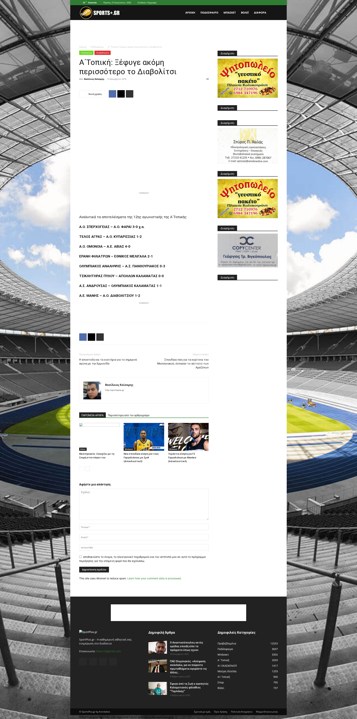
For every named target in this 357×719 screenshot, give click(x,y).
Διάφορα (260, 12)
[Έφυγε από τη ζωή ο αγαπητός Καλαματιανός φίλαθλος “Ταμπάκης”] (157, 688)
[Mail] (263, 2)
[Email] (121, 94)
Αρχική (190, 12)
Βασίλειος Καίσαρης (94, 79)
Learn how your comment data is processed (154, 578)
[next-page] (87, 468)
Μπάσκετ (229, 12)
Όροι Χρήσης (220, 711)
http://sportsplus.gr (114, 390)
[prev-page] (81, 468)
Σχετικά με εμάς (202, 711)
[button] (273, 13)
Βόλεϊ (245, 12)
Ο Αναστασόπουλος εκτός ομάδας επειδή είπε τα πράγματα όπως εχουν (186, 646)
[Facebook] (256, 2)
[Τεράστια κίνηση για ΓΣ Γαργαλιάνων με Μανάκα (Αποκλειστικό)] (188, 437)
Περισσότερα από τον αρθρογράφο (128, 415)
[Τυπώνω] (129, 94)
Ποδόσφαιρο (209, 12)
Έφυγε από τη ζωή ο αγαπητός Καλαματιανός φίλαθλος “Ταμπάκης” (189, 687)
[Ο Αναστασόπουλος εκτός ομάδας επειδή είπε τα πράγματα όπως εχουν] (157, 647)
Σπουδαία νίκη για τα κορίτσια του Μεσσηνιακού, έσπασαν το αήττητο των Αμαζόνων (183, 363)
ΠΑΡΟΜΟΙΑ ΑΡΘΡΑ (92, 415)
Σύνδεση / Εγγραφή (147, 2)
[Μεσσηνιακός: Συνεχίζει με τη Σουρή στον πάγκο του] (99, 437)
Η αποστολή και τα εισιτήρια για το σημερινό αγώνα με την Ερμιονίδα (108, 361)
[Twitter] (269, 2)
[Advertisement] (178, 32)
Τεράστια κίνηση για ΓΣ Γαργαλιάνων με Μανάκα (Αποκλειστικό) (182, 457)
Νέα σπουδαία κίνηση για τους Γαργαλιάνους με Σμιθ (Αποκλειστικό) (141, 457)
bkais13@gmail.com (108, 651)
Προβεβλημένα (102, 52)
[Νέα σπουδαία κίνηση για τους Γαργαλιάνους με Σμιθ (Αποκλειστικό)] (144, 437)
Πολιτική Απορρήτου (242, 711)
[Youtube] (275, 2)
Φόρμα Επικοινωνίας (267, 711)
